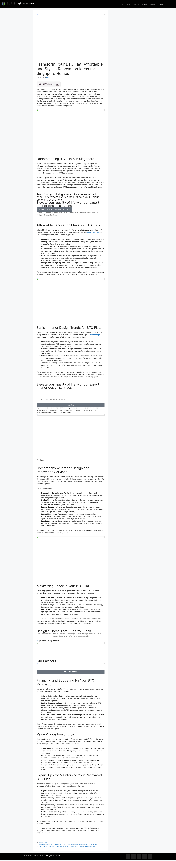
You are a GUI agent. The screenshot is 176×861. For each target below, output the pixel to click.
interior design (94, 335)
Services (136, 4)
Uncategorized (43, 842)
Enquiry (160, 4)
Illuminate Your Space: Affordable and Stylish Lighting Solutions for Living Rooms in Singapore (68, 844)
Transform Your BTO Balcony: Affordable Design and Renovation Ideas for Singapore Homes (67, 846)
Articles (153, 4)
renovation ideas (93, 232)
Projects (144, 4)
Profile (128, 4)
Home (121, 4)
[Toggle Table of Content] (56, 84)
